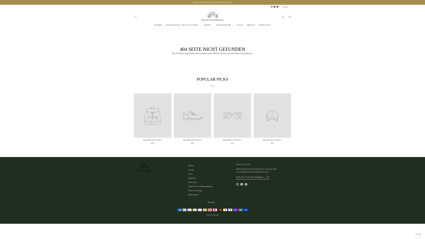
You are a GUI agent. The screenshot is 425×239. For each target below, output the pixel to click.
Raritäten (224, 25)
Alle (212, 86)
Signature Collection (182, 25)
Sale (240, 25)
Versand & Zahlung (195, 190)
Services (264, 25)
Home (158, 25)
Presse (190, 174)
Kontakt (191, 170)
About (250, 25)
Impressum (192, 178)
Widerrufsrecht (193, 195)
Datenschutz (192, 182)
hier (225, 53)
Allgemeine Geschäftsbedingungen (200, 186)
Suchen (190, 165)
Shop (207, 25)
